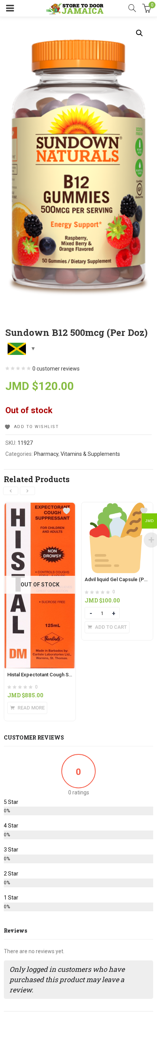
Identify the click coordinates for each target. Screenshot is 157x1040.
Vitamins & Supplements (90, 454)
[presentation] (10, 491)
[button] (139, 33)
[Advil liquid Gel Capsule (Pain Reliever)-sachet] (117, 507)
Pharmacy (46, 454)
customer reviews (56, 369)
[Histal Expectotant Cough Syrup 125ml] (40, 507)
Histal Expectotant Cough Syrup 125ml (50, 674)
